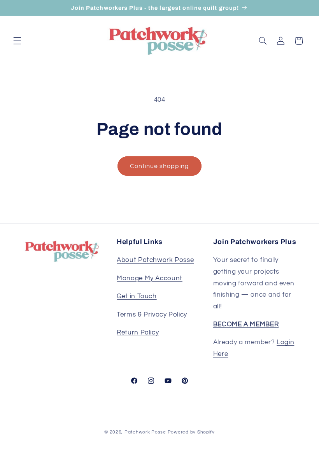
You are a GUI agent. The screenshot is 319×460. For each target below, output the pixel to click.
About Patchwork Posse (155, 260)
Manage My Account (149, 278)
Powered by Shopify (191, 432)
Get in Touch (137, 296)
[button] (17, 41)
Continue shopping (159, 166)
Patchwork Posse (145, 432)
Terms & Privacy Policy (152, 314)
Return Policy (138, 332)
